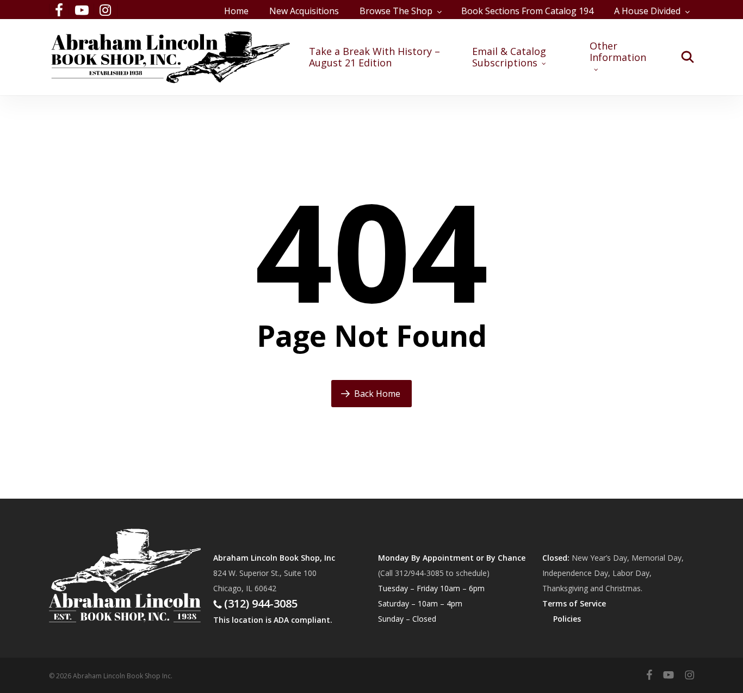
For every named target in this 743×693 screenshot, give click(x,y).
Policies (567, 619)
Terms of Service (574, 603)
